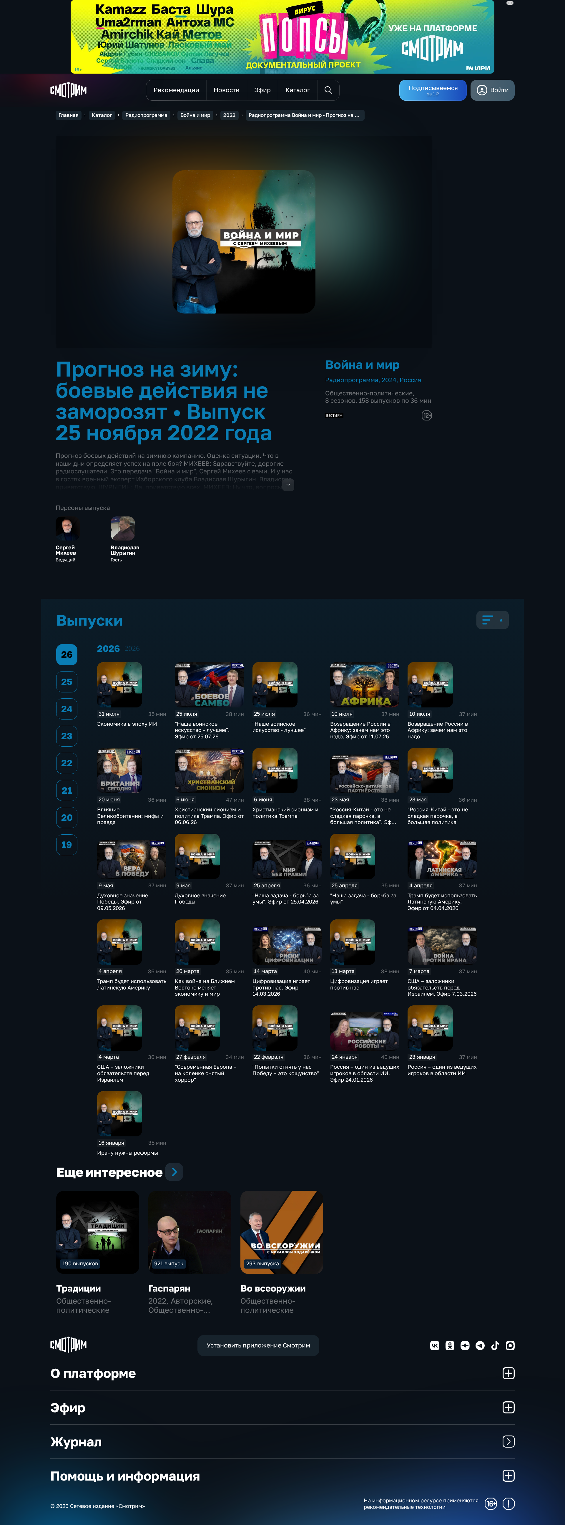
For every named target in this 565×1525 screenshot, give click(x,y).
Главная (69, 115)
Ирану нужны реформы (127, 1152)
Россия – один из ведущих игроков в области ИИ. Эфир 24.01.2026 (364, 1073)
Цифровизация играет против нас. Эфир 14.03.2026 (281, 987)
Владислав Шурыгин (125, 550)
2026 (132, 648)
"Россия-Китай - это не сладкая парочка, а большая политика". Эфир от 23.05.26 (364, 819)
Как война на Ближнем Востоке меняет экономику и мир (205, 987)
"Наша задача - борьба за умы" (363, 898)
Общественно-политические (369, 393)
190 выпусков (80, 1263)
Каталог (102, 115)
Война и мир (195, 115)
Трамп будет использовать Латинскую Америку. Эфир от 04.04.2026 (442, 901)
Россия (410, 380)
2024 (389, 380)
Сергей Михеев (66, 550)
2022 (229, 115)
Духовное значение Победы (200, 898)
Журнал (76, 1441)
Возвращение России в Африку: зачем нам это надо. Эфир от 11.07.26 (360, 730)
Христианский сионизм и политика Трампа (285, 812)
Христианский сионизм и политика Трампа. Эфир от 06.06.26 (209, 815)
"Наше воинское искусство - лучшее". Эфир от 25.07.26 (202, 730)
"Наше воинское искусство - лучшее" (279, 726)
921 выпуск (168, 1263)
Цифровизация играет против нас (359, 984)
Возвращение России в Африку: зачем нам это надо (438, 730)
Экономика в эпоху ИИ (127, 723)
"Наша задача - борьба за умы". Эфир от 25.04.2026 (285, 898)
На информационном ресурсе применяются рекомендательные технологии (421, 1503)
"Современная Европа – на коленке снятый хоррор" (206, 1073)
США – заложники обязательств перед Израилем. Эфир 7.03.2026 (442, 987)
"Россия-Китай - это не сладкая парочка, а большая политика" (438, 815)
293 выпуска (262, 1263)
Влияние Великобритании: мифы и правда (130, 815)
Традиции (78, 1288)
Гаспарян (169, 1288)
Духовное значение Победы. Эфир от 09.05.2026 (122, 901)
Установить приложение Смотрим (258, 1345)
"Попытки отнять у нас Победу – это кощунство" (285, 1069)
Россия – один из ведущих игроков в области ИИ (442, 1069)
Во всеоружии (273, 1288)
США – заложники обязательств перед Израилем (123, 1073)
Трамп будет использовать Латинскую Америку (131, 984)
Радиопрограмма (146, 115)
